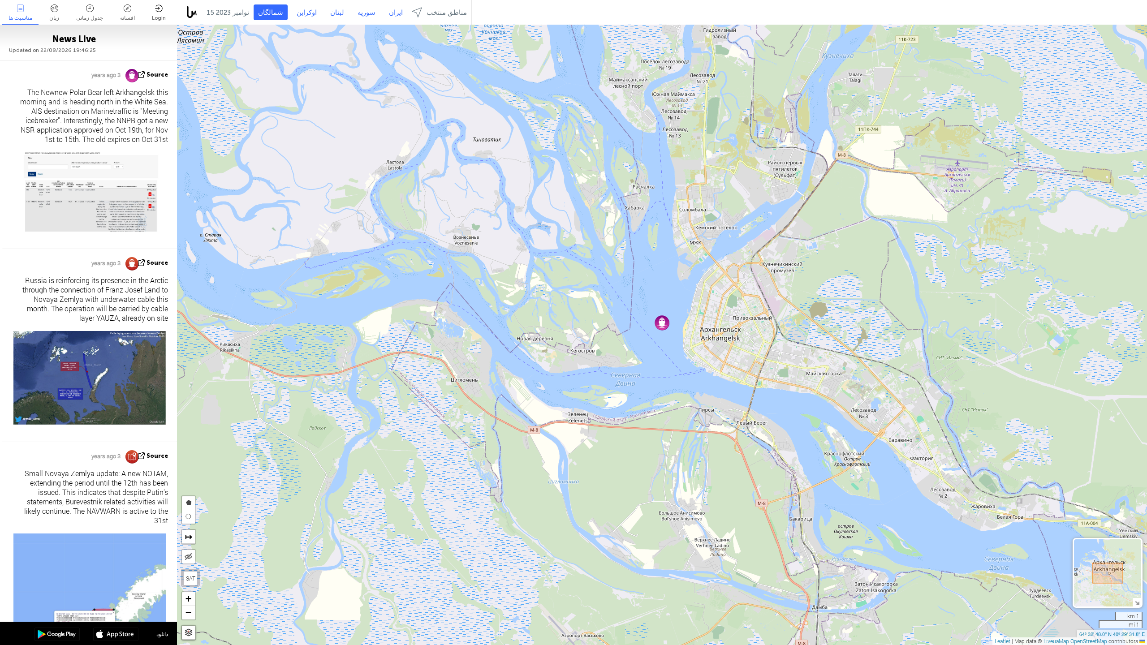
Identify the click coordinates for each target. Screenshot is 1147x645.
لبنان (337, 13)
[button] (662, 322)
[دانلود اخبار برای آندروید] (57, 635)
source (157, 74)
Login (159, 18)
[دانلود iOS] (115, 635)
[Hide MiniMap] (1137, 602)
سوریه (366, 13)
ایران (396, 13)
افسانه (127, 18)
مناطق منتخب (447, 13)
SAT (190, 578)
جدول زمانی (89, 18)
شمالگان (270, 13)
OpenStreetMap (1088, 641)
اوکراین (307, 13)
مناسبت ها (20, 18)
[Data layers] (188, 633)
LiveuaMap (1056, 641)
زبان (54, 18)
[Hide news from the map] (188, 556)
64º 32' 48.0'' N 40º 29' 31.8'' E (1112, 633)
